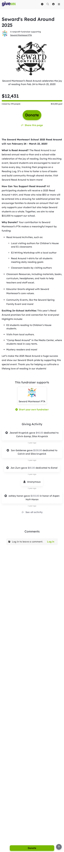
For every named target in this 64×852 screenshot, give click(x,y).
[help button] (59, 847)
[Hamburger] (59, 4)
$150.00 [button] (35, 495)
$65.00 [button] (32, 467)
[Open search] (47, 4)
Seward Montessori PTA (21, 35)
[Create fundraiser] (42, 4)
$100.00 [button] (38, 450)
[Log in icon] (53, 4)
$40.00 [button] (40, 432)
